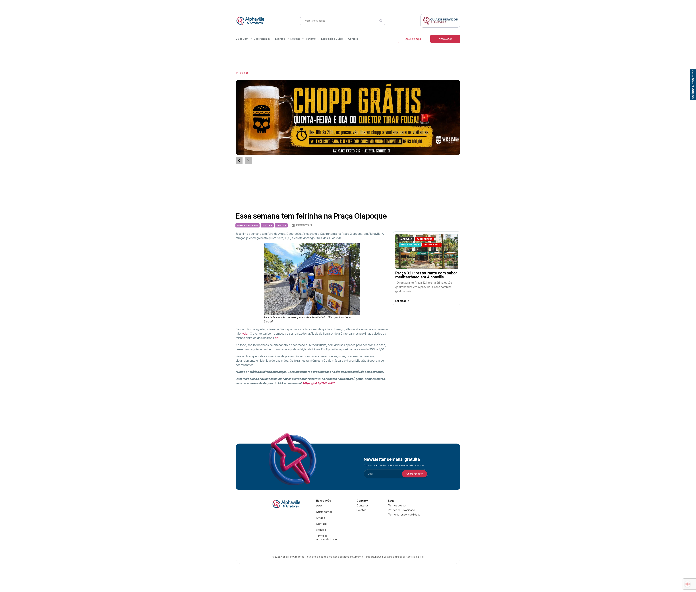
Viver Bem (242, 38)
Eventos (280, 38)
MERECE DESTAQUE (409, 245)
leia (276, 338)
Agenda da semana (247, 225)
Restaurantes (432, 245)
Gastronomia (262, 38)
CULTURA (267, 225)
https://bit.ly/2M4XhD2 (319, 383)
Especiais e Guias (332, 38)
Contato (353, 38)
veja (245, 333)
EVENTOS (281, 225)
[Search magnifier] (381, 20)
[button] (248, 160)
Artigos (320, 517)
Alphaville (406, 239)
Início (319, 505)
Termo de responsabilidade (326, 537)
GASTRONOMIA (424, 239)
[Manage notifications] (687, 584)
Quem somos (324, 511)
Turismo (311, 38)
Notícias (295, 38)
